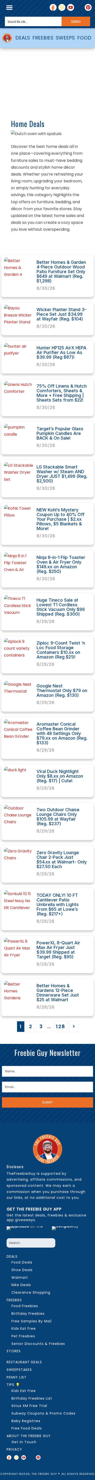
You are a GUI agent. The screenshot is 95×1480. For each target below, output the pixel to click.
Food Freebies (24, 1305)
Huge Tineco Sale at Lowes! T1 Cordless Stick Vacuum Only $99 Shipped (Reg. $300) (61, 607)
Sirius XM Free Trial (29, 1405)
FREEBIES (42, 37)
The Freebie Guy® (7, 38)
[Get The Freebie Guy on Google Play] (69, 1231)
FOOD (84, 37)
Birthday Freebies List (31, 1398)
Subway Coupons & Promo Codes (43, 1413)
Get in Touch (24, 1442)
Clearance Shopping (30, 1292)
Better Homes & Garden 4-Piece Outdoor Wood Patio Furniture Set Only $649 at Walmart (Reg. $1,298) (61, 271)
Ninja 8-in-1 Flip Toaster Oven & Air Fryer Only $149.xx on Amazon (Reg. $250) (61, 564)
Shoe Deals (22, 1269)
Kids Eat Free (23, 1328)
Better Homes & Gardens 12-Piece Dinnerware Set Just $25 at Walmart (58, 992)
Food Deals (21, 1262)
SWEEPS (65, 37)
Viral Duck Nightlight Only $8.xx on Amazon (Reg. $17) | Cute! (60, 776)
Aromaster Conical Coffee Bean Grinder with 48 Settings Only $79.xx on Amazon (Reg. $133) (62, 733)
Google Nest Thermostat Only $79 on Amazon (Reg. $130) (62, 690)
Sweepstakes (19, 1369)
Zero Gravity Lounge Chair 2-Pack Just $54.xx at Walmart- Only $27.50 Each (62, 859)
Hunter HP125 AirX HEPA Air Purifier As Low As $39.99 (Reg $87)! (61, 352)
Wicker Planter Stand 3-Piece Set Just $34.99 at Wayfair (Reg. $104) (61, 314)
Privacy (14, 1449)
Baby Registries (25, 1420)
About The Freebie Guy (29, 1435)
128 (60, 1026)
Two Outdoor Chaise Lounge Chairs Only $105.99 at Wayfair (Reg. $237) (58, 816)
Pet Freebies (23, 1336)
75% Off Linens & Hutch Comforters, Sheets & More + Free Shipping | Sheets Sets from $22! (62, 393)
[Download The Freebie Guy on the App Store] (28, 1231)
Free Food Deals (26, 1428)
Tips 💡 (13, 1384)
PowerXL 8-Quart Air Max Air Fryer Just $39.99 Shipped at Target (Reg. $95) (58, 949)
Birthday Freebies (28, 1313)
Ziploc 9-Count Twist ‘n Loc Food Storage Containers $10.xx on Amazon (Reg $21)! (61, 649)
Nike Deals (21, 1284)
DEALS (22, 37)
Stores (14, 1351)
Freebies (14, 1300)
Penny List (17, 1377)
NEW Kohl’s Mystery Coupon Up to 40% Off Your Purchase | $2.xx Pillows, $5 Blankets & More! (61, 519)
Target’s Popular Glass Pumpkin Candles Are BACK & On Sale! (60, 433)
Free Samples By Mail (31, 1321)
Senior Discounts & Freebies (38, 1343)
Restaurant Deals (24, 1362)
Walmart (19, 1277)
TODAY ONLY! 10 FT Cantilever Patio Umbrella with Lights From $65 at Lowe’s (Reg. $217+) (58, 904)
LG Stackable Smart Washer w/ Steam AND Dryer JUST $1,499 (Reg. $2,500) (62, 473)
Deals (12, 1256)
